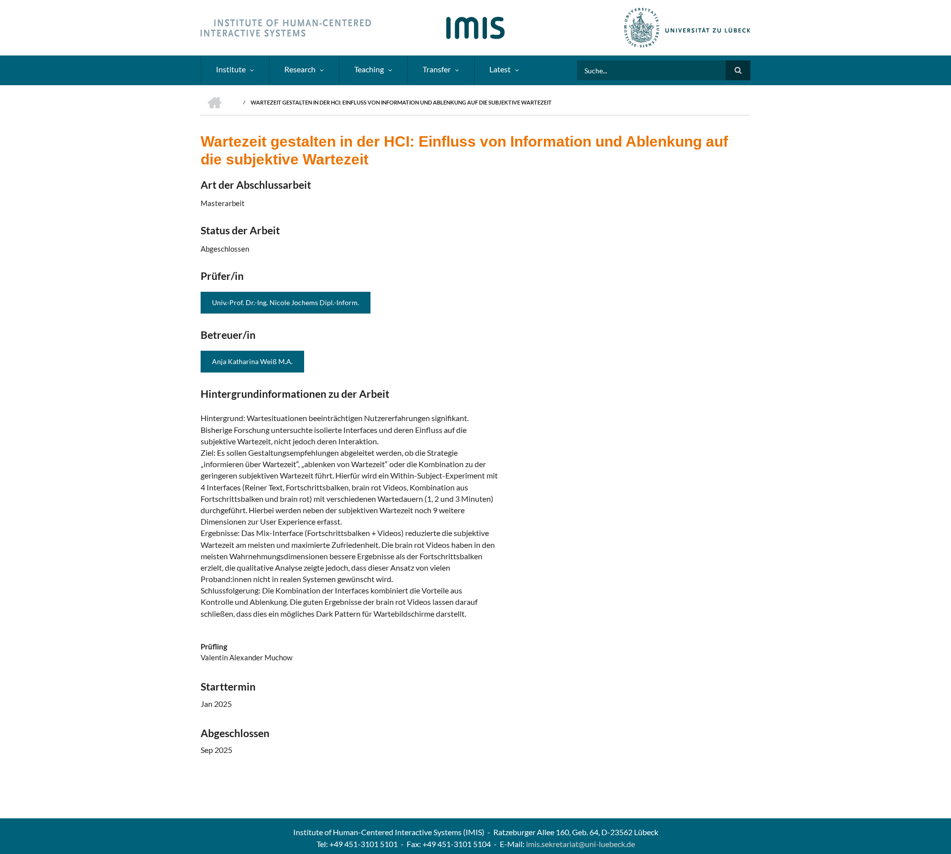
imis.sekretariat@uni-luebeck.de (580, 844)
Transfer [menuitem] (437, 69)
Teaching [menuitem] (369, 69)
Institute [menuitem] (231, 69)
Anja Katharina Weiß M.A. (252, 361)
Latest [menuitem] (500, 69)
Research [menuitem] (300, 69)
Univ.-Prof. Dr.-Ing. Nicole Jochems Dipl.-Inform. (285, 302)
